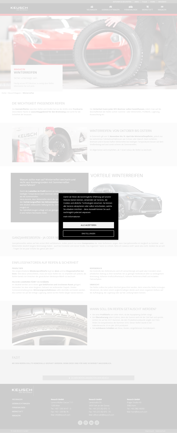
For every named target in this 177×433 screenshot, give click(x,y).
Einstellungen (88, 233)
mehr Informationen (71, 216)
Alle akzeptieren (88, 225)
